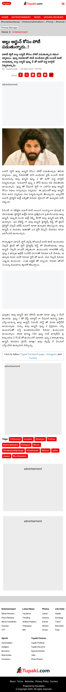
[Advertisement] (25, 106)
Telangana (26, 626)
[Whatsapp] (33, 75)
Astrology (59, 618)
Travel (57, 622)
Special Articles (38, 651)
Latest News (28, 609)
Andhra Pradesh (29, 622)
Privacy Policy (42, 681)
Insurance (6, 659)
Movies (45, 626)
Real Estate (6, 655)
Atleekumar (33, 450)
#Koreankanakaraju (10, 22)
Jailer (55, 450)
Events (45, 622)
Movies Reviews (53, 17)
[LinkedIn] (39, 75)
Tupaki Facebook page (32, 354)
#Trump (49, 22)
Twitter (33, 357)
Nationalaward (11, 444)
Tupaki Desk (12, 69)
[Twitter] (26, 75)
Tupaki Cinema (38, 638)
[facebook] (20, 75)
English (6, 3)
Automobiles (7, 643)
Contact (54, 681)
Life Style (59, 609)
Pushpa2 (26, 444)
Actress (45, 618)
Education (59, 626)
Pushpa (52, 439)
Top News (26, 613)
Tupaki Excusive (38, 647)
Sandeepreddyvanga (13, 450)
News (37, 17)
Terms (20, 681)
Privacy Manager (9, 27)
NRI (24, 630)
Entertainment (21, 17)
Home (5, 17)
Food (57, 630)
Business (6, 651)
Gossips (5, 626)
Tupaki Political (37, 643)
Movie (36, 444)
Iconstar (28, 439)
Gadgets (5, 647)
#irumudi (60, 22)
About (13, 681)
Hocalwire (40, 685)
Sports (5, 638)
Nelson (46, 450)
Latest (45, 613)
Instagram (51, 354)
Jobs (33, 655)
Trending (26, 618)
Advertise (29, 681)
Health (58, 613)
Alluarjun (40, 439)
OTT (3, 630)
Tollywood (15, 439)
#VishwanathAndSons (33, 22)
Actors (45, 630)
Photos (45, 609)
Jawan (6, 456)
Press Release (8, 618)
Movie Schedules (9, 622)
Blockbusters (20, 456)
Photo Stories (37, 659)
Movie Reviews (8, 613)
